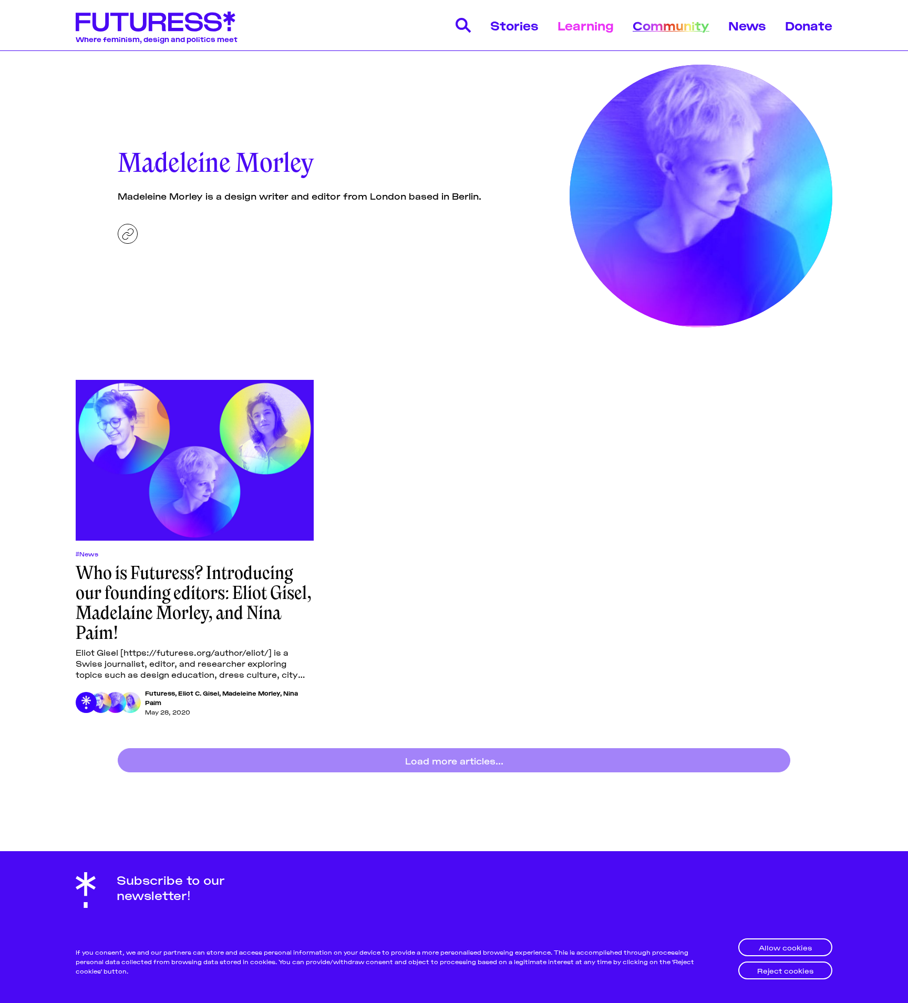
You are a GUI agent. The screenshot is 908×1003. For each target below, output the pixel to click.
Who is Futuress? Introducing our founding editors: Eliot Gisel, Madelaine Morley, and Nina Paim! (194, 602)
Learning (586, 25)
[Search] (463, 25)
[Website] (128, 234)
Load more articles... (454, 760)
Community (671, 25)
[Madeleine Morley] (115, 702)
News (747, 25)
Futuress (160, 693)
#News (87, 553)
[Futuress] (86, 702)
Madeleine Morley (251, 693)
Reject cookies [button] (785, 970)
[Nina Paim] (130, 702)
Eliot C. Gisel (198, 693)
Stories (514, 25)
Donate (808, 25)
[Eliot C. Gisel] (100, 702)
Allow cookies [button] (785, 947)
